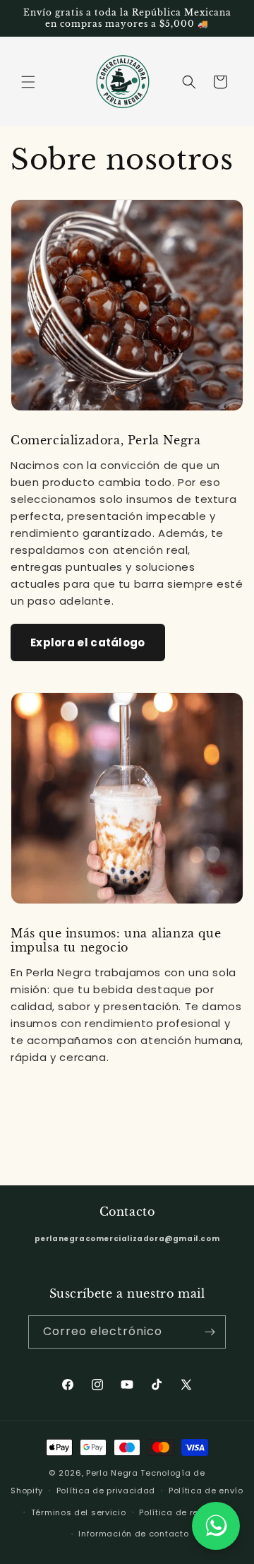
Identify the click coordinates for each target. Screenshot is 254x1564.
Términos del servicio (78, 1512)
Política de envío (206, 1490)
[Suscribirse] (209, 1332)
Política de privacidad (105, 1490)
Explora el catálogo (87, 642)
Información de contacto (133, 1533)
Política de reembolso (187, 1512)
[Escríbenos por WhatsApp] (216, 1526)
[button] (28, 81)
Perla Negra (112, 1473)
